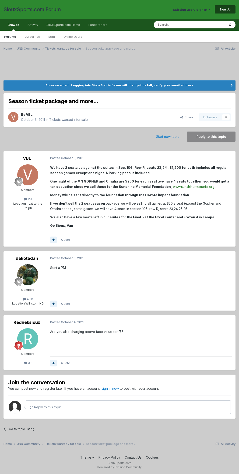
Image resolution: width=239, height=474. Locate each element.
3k (29, 363)
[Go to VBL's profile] (13, 117)
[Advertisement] (50, 68)
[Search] (230, 24)
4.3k (29, 299)
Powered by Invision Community (119, 467)
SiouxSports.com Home (63, 25)
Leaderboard (97, 25)
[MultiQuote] (53, 240)
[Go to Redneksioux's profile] (27, 338)
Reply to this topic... (48, 407)
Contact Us (133, 457)
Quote (65, 239)
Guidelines (32, 36)
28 (29, 199)
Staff (51, 36)
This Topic (211, 24)
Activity (33, 25)
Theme (86, 457)
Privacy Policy (109, 457)
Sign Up (225, 9)
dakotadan (27, 258)
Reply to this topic (211, 137)
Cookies (152, 457)
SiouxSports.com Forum (32, 9)
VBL (29, 114)
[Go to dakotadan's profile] (27, 274)
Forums (10, 36)
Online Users (72, 36)
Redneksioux (27, 322)
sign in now (110, 388)
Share (188, 117)
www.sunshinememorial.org (193, 187)
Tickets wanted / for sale (68, 120)
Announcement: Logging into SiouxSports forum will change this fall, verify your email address (119, 85)
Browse (13, 25)
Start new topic (167, 137)
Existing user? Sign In (191, 9)
